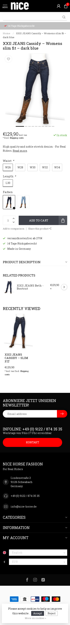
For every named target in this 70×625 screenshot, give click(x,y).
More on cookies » (35, 618)
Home (6, 33)
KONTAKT (32, 442)
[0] (65, 6)
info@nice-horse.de (24, 506)
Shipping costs (17, 137)
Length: (9, 176)
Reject (52, 613)
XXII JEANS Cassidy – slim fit (16, 358)
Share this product (38, 228)
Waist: (8, 161)
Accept (37, 613)
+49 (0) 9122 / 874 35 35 (25, 496)
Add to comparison (13, 228)
